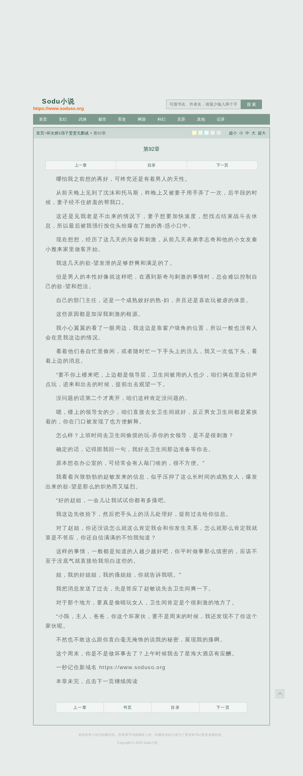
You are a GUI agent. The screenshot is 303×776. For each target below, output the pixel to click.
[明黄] (194, 132)
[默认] (188, 132)
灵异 (181, 119)
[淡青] (218, 132)
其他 (201, 119)
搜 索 (251, 104)
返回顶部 (280, 693)
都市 (102, 119)
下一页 (222, 165)
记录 (221, 119)
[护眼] (200, 132)
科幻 (161, 119)
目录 (151, 165)
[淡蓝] (206, 132)
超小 (233, 133)
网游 (142, 119)
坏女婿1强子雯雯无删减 (68, 133)
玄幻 (63, 119)
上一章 (81, 165)
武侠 (83, 119)
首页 (43, 119)
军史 (122, 119)
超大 (262, 133)
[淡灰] (212, 132)
